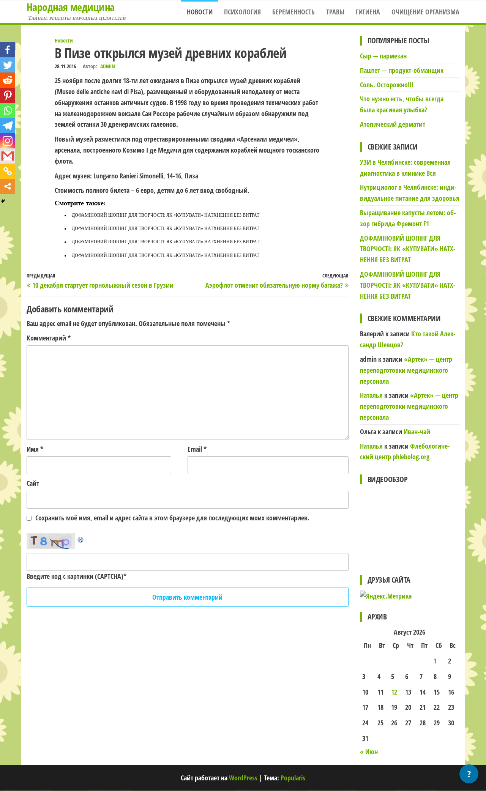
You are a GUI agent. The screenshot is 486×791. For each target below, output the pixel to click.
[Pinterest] (7, 95)
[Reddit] (7, 80)
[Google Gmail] (7, 156)
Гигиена (368, 11)
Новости (200, 11)
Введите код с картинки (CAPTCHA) (75, 576)
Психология (242, 11)
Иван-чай (417, 431)
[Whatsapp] (7, 110)
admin (107, 66)
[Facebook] (7, 49)
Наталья (371, 395)
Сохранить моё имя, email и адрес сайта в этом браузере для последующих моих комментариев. (172, 517)
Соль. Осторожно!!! (386, 84)
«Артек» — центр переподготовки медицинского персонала (406, 370)
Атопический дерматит (392, 124)
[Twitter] (7, 64)
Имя (35, 449)
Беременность (293, 11)
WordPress (243, 777)
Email (197, 449)
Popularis (293, 777)
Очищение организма (425, 11)
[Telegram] (7, 125)
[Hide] (3, 201)
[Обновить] (81, 538)
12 (394, 691)
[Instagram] (7, 140)
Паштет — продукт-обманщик (401, 70)
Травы (335, 11)
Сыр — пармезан (383, 55)
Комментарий (49, 337)
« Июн (369, 751)
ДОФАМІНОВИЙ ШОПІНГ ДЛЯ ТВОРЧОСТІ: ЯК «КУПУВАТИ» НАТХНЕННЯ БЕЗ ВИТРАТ (165, 215)
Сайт (33, 483)
